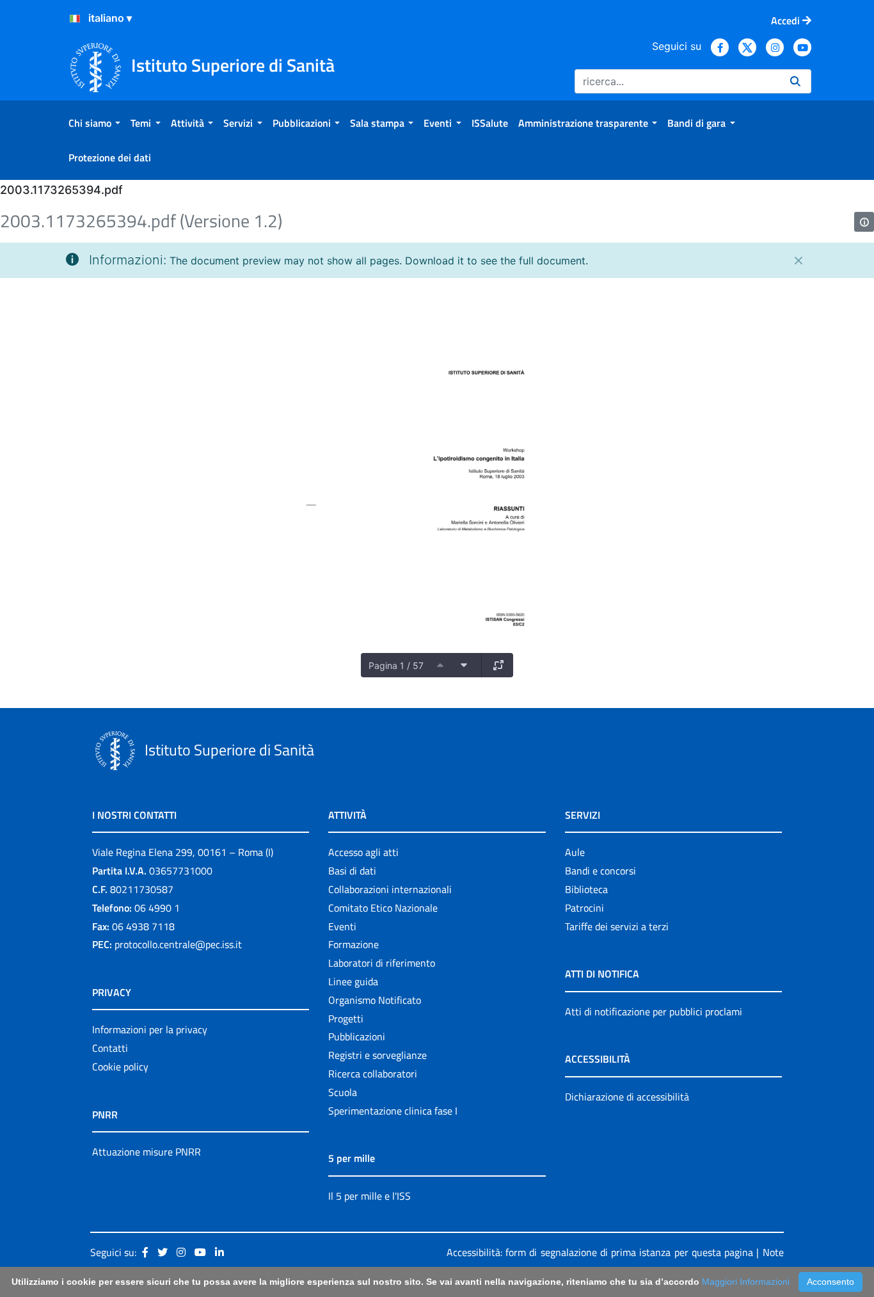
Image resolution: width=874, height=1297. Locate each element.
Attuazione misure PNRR (146, 1151)
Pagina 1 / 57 (396, 665)
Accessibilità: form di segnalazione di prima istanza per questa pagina (600, 1252)
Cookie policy (120, 1066)
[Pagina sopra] (440, 665)
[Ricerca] (795, 81)
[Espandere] (498, 665)
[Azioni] (75, 18)
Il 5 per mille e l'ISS (369, 1196)
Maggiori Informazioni (746, 1282)
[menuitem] (94, 123)
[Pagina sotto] (464, 665)
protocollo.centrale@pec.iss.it (178, 944)
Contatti (110, 1048)
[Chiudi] (798, 260)
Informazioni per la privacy (149, 1029)
